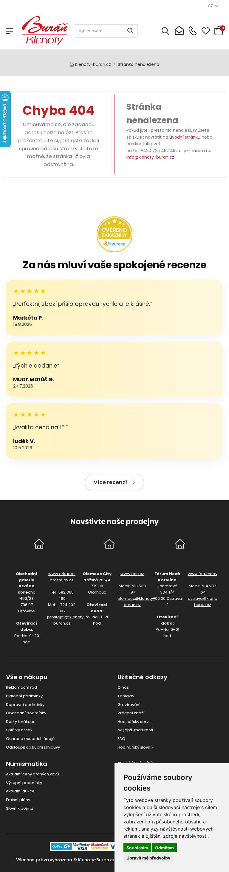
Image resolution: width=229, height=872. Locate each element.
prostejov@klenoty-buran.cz (66, 620)
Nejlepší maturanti (135, 730)
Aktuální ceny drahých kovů (32, 774)
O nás (123, 687)
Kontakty (125, 696)
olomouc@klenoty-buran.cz (136, 602)
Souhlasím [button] (137, 847)
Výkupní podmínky (24, 783)
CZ (210, 5)
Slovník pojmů (19, 808)
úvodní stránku (184, 137)
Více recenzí (110, 482)
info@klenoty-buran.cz (150, 157)
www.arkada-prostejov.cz (61, 577)
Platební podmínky (24, 696)
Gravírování (128, 704)
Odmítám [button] (164, 847)
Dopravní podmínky (25, 704)
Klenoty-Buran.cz (96, 860)
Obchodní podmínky (26, 713)
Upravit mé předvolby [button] (148, 857)
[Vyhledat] (130, 31)
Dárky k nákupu (20, 721)
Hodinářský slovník (135, 747)
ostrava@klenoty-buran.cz (205, 602)
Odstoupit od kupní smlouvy (33, 747)
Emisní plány (18, 800)
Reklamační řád (21, 687)
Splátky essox (19, 730)
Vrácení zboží (130, 713)
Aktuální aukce (20, 791)
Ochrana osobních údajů (30, 738)
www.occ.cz (132, 574)
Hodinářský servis (134, 721)
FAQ (121, 738)
